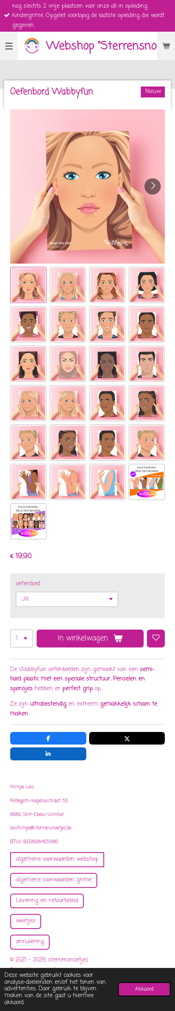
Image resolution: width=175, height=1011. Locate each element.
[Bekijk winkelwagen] (166, 46)
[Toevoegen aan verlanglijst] (156, 638)
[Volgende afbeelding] (152, 186)
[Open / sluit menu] (9, 46)
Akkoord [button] (144, 989)
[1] (21, 638)
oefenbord (28, 584)
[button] (28, 285)
